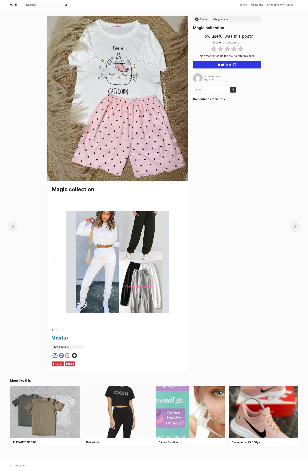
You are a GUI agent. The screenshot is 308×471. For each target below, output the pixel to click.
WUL (14, 5)
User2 (217, 76)
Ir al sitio (225, 65)
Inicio (243, 4)
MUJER (70, 364)
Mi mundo (257, 4)
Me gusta (60, 346)
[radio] (214, 49)
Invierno (57, 364)
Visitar (60, 338)
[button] (180, 261)
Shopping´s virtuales (280, 4)
